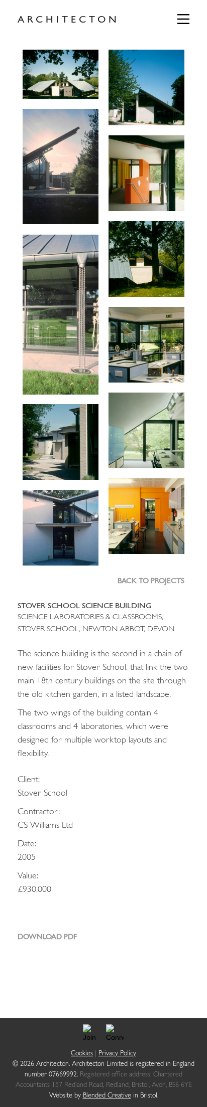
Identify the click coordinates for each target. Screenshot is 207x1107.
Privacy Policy (117, 1053)
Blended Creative (107, 1095)
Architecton (69, 20)
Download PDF (47, 937)
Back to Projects (151, 581)
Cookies (82, 1053)
